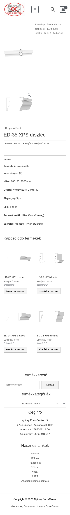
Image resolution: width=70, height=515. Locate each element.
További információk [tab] (16, 166)
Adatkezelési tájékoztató (35, 481)
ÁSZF (35, 476)
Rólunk (35, 458)
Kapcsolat (35, 462)
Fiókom (35, 467)
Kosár (35, 471)
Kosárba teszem (15, 291)
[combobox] (35, 403)
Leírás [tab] (7, 159)
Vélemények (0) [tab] (13, 173)
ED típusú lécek (12, 128)
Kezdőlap (40, 24)
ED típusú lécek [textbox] (40, 403)
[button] (29, 95)
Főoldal (35, 453)
